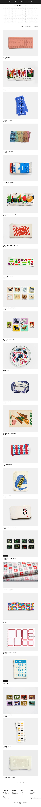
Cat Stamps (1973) (6, 370)
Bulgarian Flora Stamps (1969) (9, 558)
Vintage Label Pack (7, 401)
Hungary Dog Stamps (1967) (9, 339)
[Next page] (26, 782)
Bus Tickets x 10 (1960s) (8, 151)
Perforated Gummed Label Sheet (9, 652)
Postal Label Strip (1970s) (8, 464)
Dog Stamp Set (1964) (7, 715)
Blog (3, 796)
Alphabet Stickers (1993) (8, 621)
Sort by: (22, 26)
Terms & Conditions (6, 793)
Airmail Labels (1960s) (7, 120)
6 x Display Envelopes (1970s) (9, 777)
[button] (3, 5)
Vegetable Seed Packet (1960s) (9, 214)
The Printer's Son (21, 803)
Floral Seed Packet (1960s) (8, 88)
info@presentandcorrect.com (35, 798)
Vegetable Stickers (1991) (8, 276)
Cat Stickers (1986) (7, 746)
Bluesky (22, 792)
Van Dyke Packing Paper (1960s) (10, 433)
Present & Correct (19, 802)
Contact (4, 797)
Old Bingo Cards (6, 683)
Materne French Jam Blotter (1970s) (10, 245)
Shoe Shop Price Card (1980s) (9, 527)
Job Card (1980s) (6, 57)
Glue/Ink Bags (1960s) (7, 495)
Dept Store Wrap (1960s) (8, 589)
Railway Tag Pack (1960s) (8, 182)
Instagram (23, 793)
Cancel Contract (6, 798)
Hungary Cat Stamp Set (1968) (9, 308)
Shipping (4, 792)
